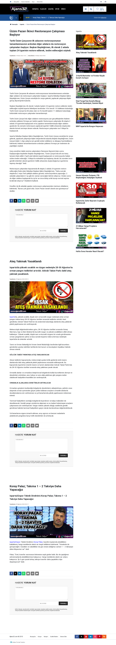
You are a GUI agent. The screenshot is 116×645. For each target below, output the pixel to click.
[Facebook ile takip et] (77, 636)
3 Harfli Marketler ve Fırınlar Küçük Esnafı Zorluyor (48, 17)
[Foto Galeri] (105, 2)
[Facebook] (11, 201)
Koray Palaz (38, 542)
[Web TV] (101, 2)
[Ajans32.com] (19, 9)
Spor (57, 9)
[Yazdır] (32, 201)
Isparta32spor (15, 542)
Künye (40, 636)
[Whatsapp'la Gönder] (23, 201)
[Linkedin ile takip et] (90, 636)
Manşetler (16, 2)
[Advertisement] (41, 251)
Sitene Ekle (40, 2)
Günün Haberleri (25, 2)
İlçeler (43, 9)
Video (63, 9)
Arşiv (33, 2)
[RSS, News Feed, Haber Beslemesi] (104, 636)
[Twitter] (15, 201)
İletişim (46, 636)
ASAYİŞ (50, 9)
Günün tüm (100, 17)
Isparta (35, 9)
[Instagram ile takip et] (95, 636)
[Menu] (85, 9)
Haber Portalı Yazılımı (19, 642)
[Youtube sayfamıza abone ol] (86, 636)
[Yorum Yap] (37, 201)
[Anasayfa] (11, 2)
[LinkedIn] (19, 201)
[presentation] (16, 18)
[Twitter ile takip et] (81, 636)
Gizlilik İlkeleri (54, 636)
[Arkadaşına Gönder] (28, 201)
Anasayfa (15, 24)
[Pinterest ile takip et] (99, 636)
